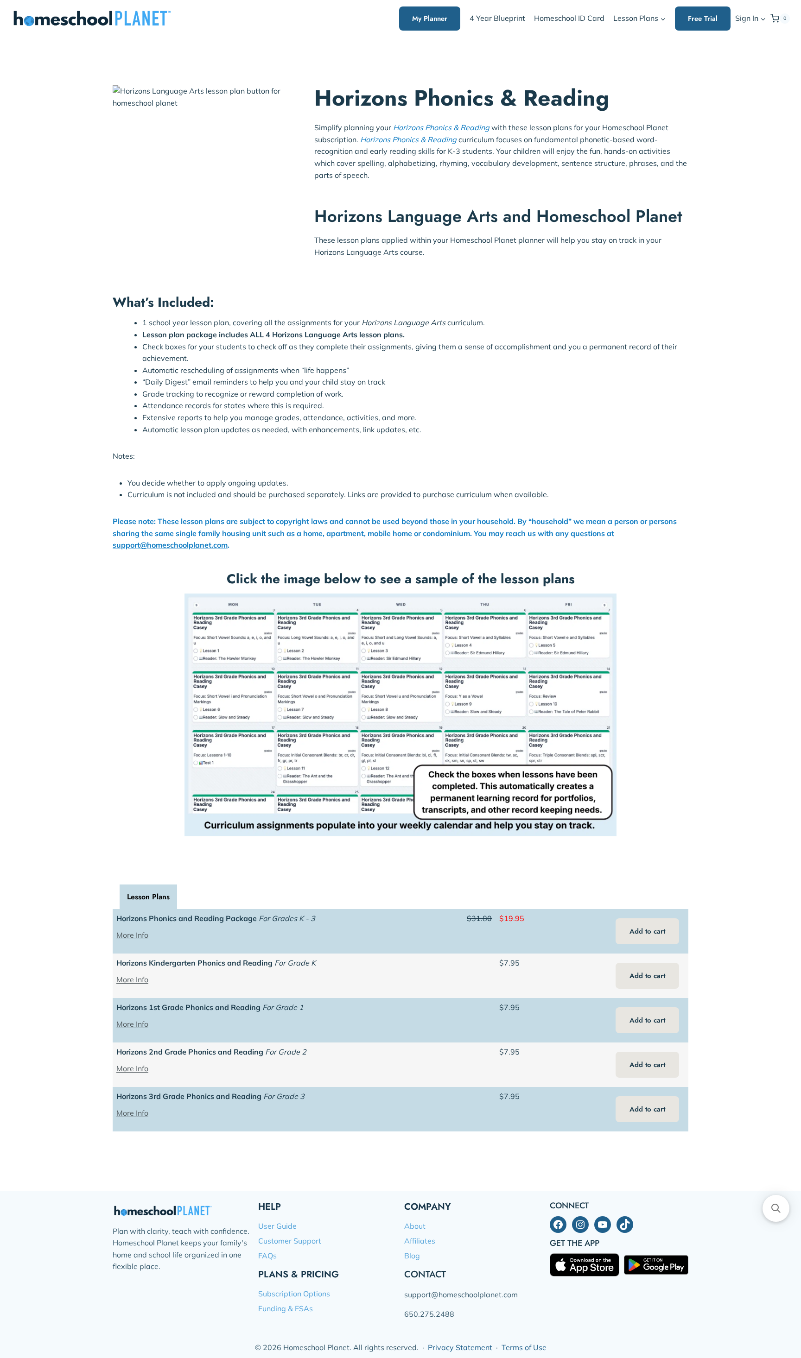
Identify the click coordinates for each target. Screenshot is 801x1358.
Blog (412, 1255)
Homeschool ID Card (569, 18)
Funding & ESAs (285, 1308)
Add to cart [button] (647, 931)
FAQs (267, 1255)
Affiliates (419, 1240)
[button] (763, 19)
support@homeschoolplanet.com (170, 545)
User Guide (277, 1226)
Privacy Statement (460, 1347)
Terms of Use (524, 1347)
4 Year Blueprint (497, 18)
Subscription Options (294, 1293)
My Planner (429, 18)
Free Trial (703, 18)
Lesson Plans (148, 896)
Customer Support (289, 1240)
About (415, 1226)
